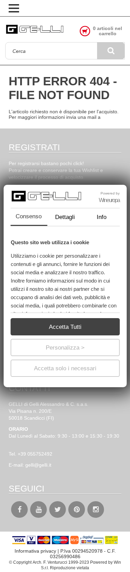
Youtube (38, 509)
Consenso (29, 216)
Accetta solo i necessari (65, 368)
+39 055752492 (35, 454)
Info (101, 217)
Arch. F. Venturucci (50, 562)
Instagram (95, 509)
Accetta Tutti (65, 327)
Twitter (57, 509)
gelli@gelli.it (38, 465)
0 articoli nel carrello (107, 31)
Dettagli (65, 217)
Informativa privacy (35, 551)
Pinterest (76, 509)
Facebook (19, 509)
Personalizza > (65, 347)
